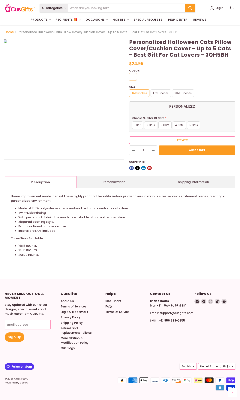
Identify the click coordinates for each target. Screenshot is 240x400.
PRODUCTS (40, 19)
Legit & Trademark (74, 312)
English (186, 366)
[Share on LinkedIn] (143, 168)
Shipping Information (193, 182)
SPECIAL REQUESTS (148, 19)
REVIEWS (199, 19)
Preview (182, 140)
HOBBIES (120, 19)
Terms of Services (73, 306)
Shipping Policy (72, 323)
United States (215, 366)
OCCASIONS (96, 19)
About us (67, 301)
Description (40, 182)
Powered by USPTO (16, 382)
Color (134, 70)
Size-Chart (113, 301)
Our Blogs (68, 348)
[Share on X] (137, 168)
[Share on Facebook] (131, 168)
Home (9, 32)
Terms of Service (117, 312)
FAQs (109, 306)
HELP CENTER (178, 19)
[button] (217, 8)
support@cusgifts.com (177, 313)
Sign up (14, 337)
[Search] (190, 8)
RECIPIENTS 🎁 (67, 19)
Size (132, 86)
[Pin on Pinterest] (149, 168)
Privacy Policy (71, 317)
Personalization (114, 182)
